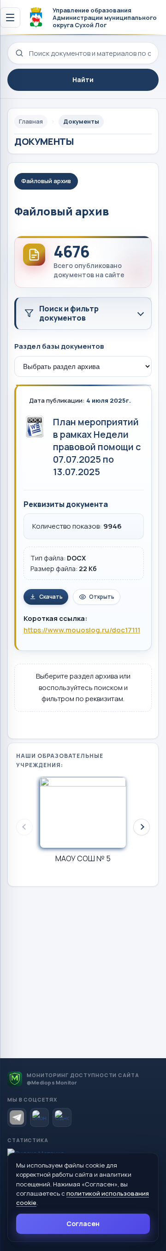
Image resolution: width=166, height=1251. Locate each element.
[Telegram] (16, 1117)
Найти (83, 79)
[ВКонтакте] (39, 1117)
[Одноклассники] (62, 1117)
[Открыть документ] (35, 427)
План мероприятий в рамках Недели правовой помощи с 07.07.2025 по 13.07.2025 (97, 447)
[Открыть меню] (10, 17)
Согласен (83, 1223)
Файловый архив (46, 181)
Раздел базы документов (59, 346)
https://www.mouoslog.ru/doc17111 (82, 630)
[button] (141, 827)
